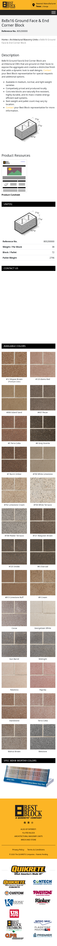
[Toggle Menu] (53, 12)
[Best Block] (28, 811)
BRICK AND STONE (28, 840)
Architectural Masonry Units (24, 39)
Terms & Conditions (36, 849)
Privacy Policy (18, 849)
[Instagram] (32, 822)
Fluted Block (28, 833)
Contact (47, 70)
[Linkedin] (28, 822)
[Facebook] (25, 822)
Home (5, 39)
